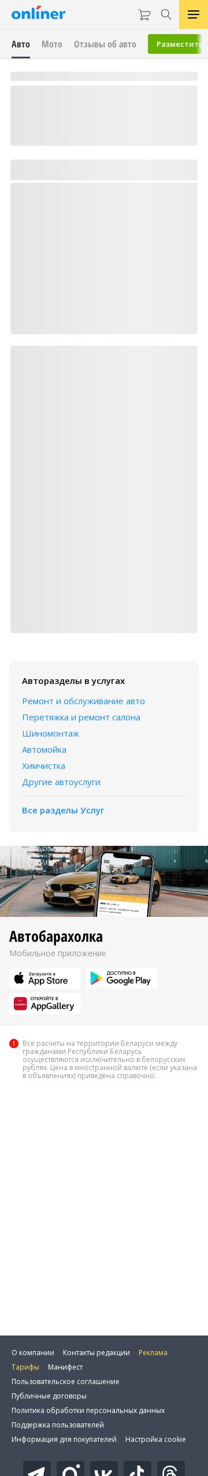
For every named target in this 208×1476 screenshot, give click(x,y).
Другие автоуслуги (61, 781)
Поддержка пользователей (58, 1425)
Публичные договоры (49, 1396)
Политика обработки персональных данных (88, 1410)
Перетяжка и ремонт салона (81, 717)
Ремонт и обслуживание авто (83, 700)
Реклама (153, 1352)
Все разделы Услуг (63, 810)
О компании (33, 1352)
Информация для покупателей (64, 1439)
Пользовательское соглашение (66, 1381)
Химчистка (43, 765)
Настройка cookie (155, 1439)
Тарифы (25, 1367)
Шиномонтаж (50, 733)
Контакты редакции (96, 1352)
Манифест (65, 1367)
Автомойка (44, 749)
